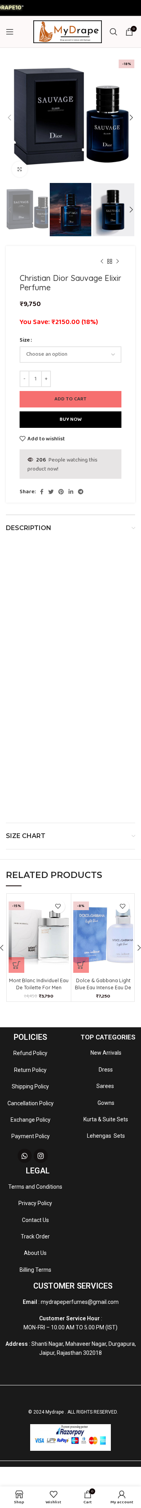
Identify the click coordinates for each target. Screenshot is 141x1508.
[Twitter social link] (51, 492)
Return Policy (30, 1070)
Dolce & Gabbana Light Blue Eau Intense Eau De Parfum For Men (103, 987)
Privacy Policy (35, 1203)
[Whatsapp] (25, 1156)
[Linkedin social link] (71, 492)
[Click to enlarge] (19, 169)
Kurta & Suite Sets (105, 1119)
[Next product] (117, 262)
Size (25, 340)
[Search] (113, 32)
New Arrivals (105, 1053)
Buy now (71, 419)
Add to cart (70, 399)
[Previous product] (102, 262)
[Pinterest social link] (61, 492)
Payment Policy (30, 1136)
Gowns (106, 1103)
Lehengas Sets (106, 1136)
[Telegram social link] (81, 492)
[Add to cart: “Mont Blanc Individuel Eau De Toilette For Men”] (16, 965)
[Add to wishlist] (58, 906)
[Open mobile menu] (10, 32)
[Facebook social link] (42, 492)
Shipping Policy (30, 1086)
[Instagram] (41, 1156)
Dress (106, 1069)
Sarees (105, 1086)
